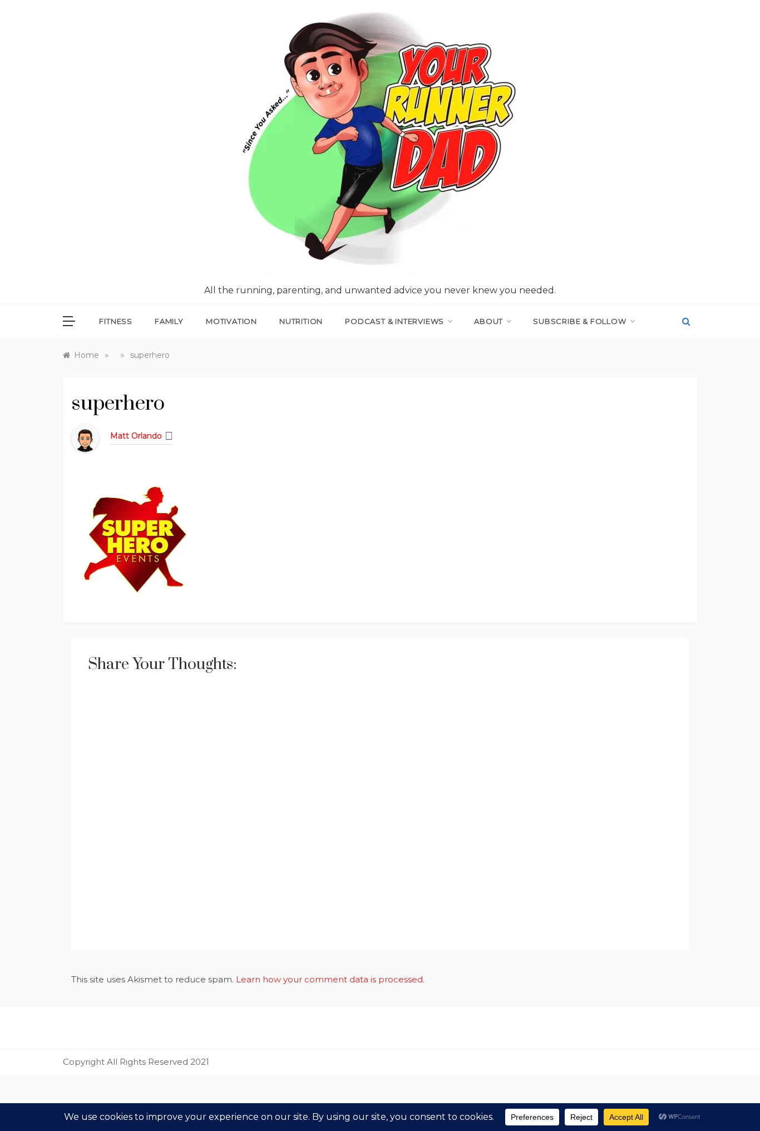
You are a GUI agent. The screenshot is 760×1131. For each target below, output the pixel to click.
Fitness (115, 321)
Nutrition (301, 321)
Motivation (231, 321)
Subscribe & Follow (579, 321)
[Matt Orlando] (85, 437)
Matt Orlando (136, 436)
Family (169, 321)
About (488, 321)
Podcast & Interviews (394, 321)
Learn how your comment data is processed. (330, 979)
